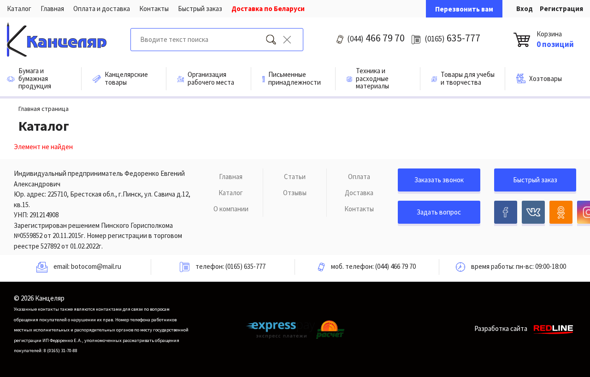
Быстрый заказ (200, 8)
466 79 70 (376, 37)
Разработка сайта (500, 328)
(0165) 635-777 (245, 266)
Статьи (295, 176)
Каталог (19, 8)
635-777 (452, 37)
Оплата (359, 176)
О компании (230, 208)
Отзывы (295, 192)
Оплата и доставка (101, 8)
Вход (524, 8)
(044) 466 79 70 (395, 266)
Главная (52, 8)
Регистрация (561, 8)
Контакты (154, 8)
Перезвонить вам (464, 9)
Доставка (359, 192)
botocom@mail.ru (96, 266)
